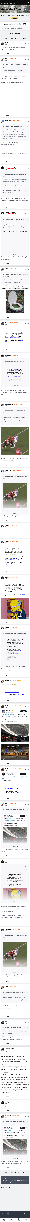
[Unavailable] (15, 710)
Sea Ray (7, 43)
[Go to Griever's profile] (2, 269)
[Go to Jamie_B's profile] (2, 1102)
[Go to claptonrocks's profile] (2, 121)
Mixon (3, 1057)
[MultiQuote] (2, 53)
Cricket (7, 986)
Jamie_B (7, 1102)
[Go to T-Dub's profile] (2, 59)
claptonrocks (8, 120)
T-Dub (6, 58)
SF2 (5, 28)
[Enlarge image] (15, 495)
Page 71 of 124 (14, 38)
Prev (5, 38)
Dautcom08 (8, 355)
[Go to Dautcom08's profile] (2, 356)
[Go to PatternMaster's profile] (2, 861)
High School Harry (10, 167)
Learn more (3, 2)
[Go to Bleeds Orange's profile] (2, 405)
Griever (7, 268)
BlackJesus (8, 680)
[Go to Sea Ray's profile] (2, 43)
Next (24, 38)
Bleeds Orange (9, 404)
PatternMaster (9, 861)
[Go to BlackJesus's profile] (2, 681)
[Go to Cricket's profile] (2, 987)
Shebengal (8, 1115)
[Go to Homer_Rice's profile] (2, 930)
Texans (6, 1072)
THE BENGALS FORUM (16, 28)
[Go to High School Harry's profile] (2, 167)
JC (18, 126)
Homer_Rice (8, 929)
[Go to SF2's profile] (2, 28)
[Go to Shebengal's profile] (2, 1116)
